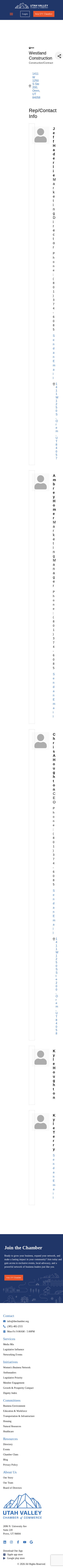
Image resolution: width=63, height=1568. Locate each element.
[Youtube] (24, 1542)
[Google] (31, 1542)
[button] (11, 14)
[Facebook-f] (18, 1542)
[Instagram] (11, 1542)
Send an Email (54, 357)
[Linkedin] (4, 1542)
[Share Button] (59, 56)
